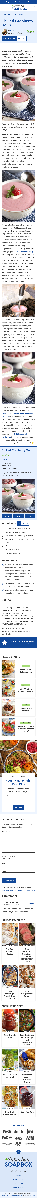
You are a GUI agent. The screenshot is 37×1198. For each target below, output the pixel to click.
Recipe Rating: (9, 856)
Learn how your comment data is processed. (18, 890)
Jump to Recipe (9, 38)
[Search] (35, 7)
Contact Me (18, 1183)
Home (4, 14)
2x (23, 523)
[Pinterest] (25, 1171)
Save (7, 516)
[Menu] (2, 7)
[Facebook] (16, 1171)
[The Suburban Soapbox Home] (19, 7)
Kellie (12, 30)
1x (19, 523)
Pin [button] (18, 516)
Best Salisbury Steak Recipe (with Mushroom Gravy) (27, 1040)
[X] (20, 1171)
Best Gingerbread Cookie (27, 993)
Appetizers (19, 14)
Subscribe (18, 807)
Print (30, 516)
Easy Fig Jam (27, 1112)
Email (8, 796)
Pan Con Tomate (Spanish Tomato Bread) (26, 728)
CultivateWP (32, 1195)
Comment (7, 831)
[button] (27, 31)
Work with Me (18, 1187)
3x (27, 523)
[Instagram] (12, 1171)
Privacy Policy (5, 1195)
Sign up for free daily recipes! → (18, 2)
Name (5, 863)
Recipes (10, 14)
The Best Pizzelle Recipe (10, 951)
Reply (31, 903)
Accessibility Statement (16, 1195)
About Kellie (18, 1179)
